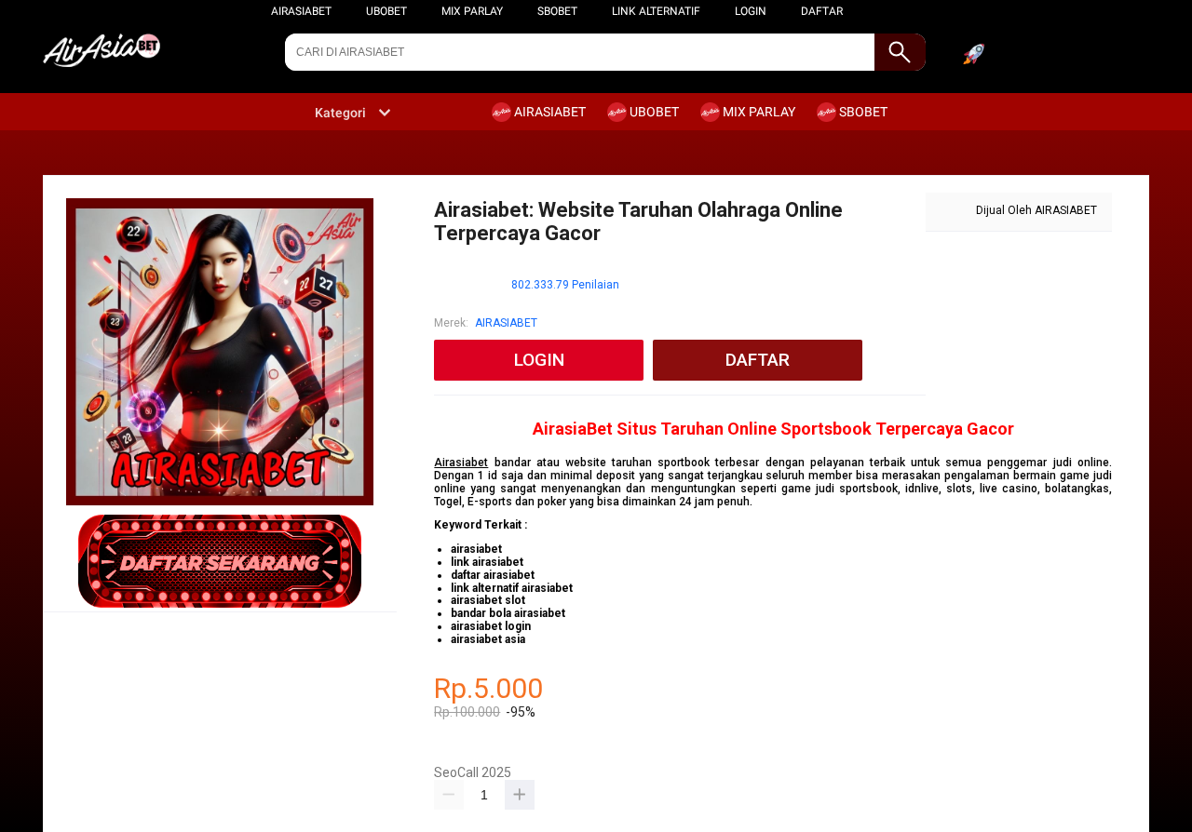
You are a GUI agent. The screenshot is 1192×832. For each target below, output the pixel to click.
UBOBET (386, 11)
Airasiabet (461, 462)
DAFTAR (822, 11)
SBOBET (557, 11)
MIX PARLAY (472, 11)
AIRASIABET (301, 11)
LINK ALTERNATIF (656, 11)
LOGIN (750, 11)
